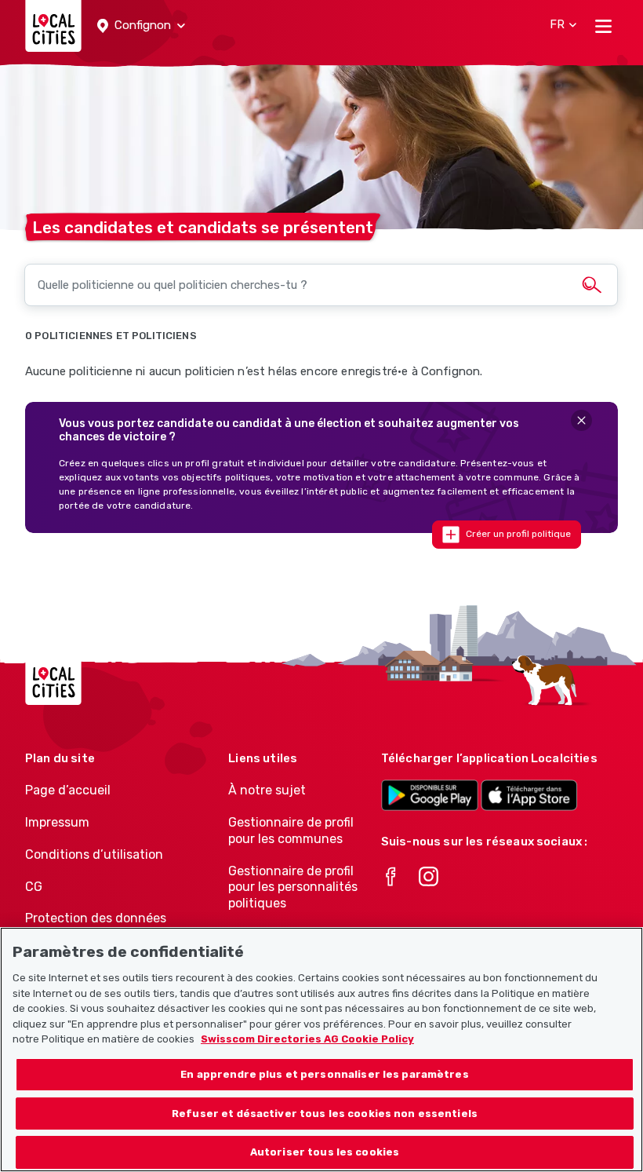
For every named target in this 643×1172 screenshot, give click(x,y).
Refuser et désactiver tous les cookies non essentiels (325, 1113)
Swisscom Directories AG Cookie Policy (307, 1039)
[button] (141, 26)
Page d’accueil (68, 790)
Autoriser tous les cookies (324, 1152)
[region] (321, 1049)
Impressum (57, 822)
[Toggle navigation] (603, 26)
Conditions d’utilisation (94, 854)
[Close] (581, 420)
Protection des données (95, 918)
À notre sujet (267, 790)
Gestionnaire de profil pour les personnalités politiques (293, 887)
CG (33, 886)
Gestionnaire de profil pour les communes (291, 830)
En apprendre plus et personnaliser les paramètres (324, 1074)
